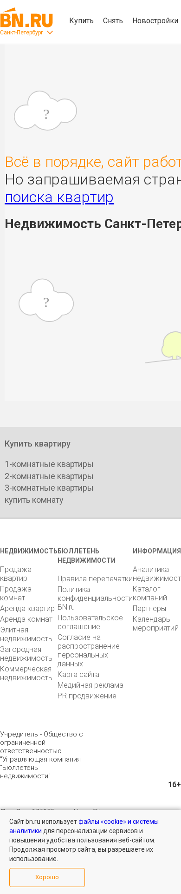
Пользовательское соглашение (90, 622)
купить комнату (34, 500)
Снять (113, 20)
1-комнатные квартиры (49, 464)
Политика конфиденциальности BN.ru (95, 598)
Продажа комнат (16, 593)
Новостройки (155, 20)
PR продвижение (87, 695)
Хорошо (47, 877)
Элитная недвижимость (26, 634)
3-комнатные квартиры (49, 488)
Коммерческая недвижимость (26, 673)
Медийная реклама (90, 685)
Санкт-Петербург (21, 32)
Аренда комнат (26, 619)
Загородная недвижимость (26, 654)
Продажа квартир (16, 574)
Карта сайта (78, 674)
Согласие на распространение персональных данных (89, 650)
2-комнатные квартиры (49, 476)
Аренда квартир (27, 608)
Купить (81, 20)
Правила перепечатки (95, 578)
